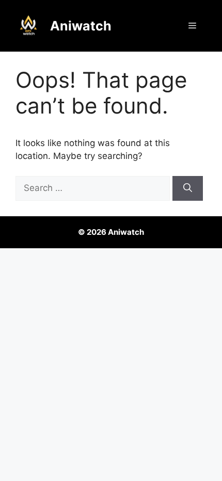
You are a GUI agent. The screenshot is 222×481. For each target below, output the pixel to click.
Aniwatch (81, 26)
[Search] (187, 188)
